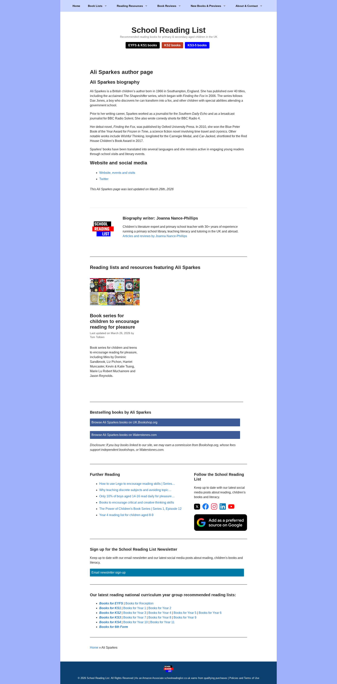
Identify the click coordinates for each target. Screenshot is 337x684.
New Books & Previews (206, 5)
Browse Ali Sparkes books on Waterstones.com (124, 435)
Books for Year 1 (134, 608)
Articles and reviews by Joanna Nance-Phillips (155, 236)
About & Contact (247, 5)
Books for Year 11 (162, 622)
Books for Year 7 (134, 617)
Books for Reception (139, 603)
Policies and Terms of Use (244, 678)
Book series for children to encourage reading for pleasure (114, 321)
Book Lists (95, 5)
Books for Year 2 (159, 608)
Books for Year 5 (185, 612)
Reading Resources (130, 5)
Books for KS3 (110, 617)
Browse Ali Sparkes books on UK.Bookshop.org (124, 422)
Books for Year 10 (135, 622)
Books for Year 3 (134, 612)
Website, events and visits (117, 172)
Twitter (103, 179)
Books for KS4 (110, 622)
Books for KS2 (110, 612)
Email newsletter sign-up (108, 572)
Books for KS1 (110, 608)
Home (76, 5)
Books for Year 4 (159, 612)
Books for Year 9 (185, 617)
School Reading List (168, 30)
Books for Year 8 (159, 617)
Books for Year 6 (210, 612)
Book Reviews (166, 5)
